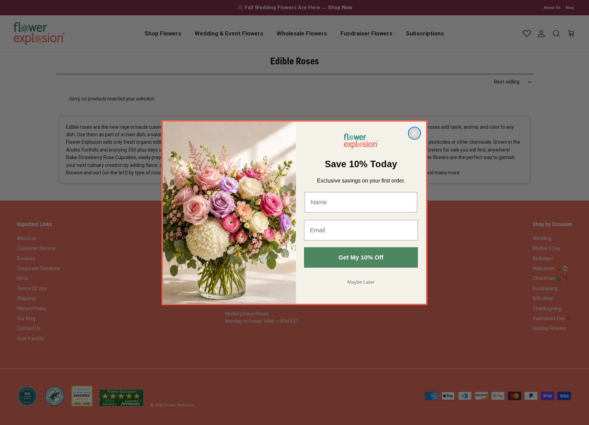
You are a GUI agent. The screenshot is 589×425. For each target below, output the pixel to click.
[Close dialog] (414, 133)
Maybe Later (361, 282)
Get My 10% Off (360, 257)
